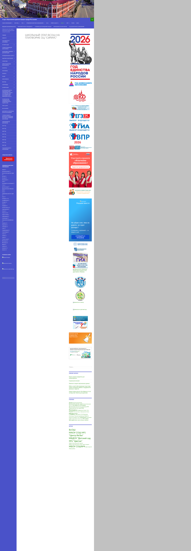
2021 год (4, 128)
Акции (3, 76)
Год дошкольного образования (76, 26)
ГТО (71, 405)
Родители (71, 417)
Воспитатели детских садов (76, 404)
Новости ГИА (80, 414)
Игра (82, 408)
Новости (73, 414)
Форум (76, 420)
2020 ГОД (4, 131)
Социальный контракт (74, 380)
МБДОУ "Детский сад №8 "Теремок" (76, 443)
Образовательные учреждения (25, 26)
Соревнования (82, 417)
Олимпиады (5, 84)
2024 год (4, 139)
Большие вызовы (76, 402)
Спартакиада (89, 417)
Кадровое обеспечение (7, 58)
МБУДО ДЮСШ (72, 448)
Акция (70, 402)
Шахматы (83, 420)
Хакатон (79, 420)
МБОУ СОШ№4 (77, 446)
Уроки (76, 418)
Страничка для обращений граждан (43, 26)
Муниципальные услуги (7, 55)
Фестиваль (71, 420)
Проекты (87, 416)
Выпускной (4, 179)
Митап (88, 411)
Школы (86, 420)
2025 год (4, 142)
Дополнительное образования (81, 406)
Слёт (78, 417)
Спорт (70, 418)
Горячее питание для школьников (7, 48)
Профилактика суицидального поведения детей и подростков (6, 101)
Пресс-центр (5, 105)
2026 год (4, 145)
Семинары (75, 417)
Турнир (73, 418)
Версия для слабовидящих (8, 159)
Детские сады (72, 406)
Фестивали (85, 418)
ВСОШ (80, 402)
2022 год (4, 134)
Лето (88, 410)
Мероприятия (83, 411)
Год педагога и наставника (79, 405)
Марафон (71, 411)
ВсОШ (72, 430)
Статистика (4, 61)
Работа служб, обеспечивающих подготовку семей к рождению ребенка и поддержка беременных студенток (80, 387)
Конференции (80, 410)
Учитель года (80, 418)
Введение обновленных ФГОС (9, 26)
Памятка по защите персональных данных (79, 383)
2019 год (4, 125)
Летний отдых (5, 44)
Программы (5, 70)
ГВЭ (69, 405)
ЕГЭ (88, 406)
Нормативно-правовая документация (7, 52)
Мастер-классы (77, 411)
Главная (4, 35)
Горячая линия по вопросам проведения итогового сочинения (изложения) (7, 117)
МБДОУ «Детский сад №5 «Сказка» (76, 444)
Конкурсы (73, 410)
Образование (85, 414)
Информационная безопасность (6, 65)
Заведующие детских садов (75, 408)
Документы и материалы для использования (8, 112)
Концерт (85, 410)
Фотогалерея (5, 108)
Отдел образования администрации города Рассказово (19, 19)
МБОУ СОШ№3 (86, 444)
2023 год (4, 136)
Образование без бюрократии (60, 26)
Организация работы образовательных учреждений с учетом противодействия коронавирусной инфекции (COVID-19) (7, 93)
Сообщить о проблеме (80, 237)
